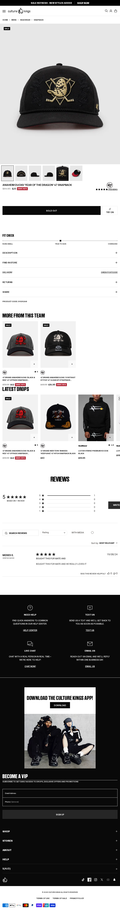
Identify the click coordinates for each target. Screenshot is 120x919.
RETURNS (7, 282)
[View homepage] (19, 10)
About (7, 850)
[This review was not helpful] (114, 573)
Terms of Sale (59, 898)
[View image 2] (21, 173)
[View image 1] (7, 173)
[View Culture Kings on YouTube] (108, 880)
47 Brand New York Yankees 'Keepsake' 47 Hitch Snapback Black (58, 452)
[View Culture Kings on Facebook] (89, 880)
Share (5, 291)
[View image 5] (62, 173)
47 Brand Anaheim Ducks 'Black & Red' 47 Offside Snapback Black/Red (18, 378)
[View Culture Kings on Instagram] (95, 880)
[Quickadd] (34, 364)
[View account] (111, 11)
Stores (7, 840)
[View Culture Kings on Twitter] (102, 880)
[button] (116, 11)
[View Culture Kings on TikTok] (83, 880)
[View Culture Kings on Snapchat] (114, 880)
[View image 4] (49, 173)
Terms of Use (43, 898)
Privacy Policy (77, 898)
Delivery (60, 272)
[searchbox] (23, 533)
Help (5, 859)
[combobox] (53, 533)
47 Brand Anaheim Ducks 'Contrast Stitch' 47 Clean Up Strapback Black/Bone (57, 378)
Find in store (9, 262)
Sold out (51, 210)
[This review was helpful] (109, 573)
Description (9, 252)
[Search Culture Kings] (106, 11)
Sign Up (60, 814)
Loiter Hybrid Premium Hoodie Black (93, 452)
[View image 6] (76, 173)
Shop (6, 831)
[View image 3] (35, 173)
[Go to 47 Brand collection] (110, 185)
